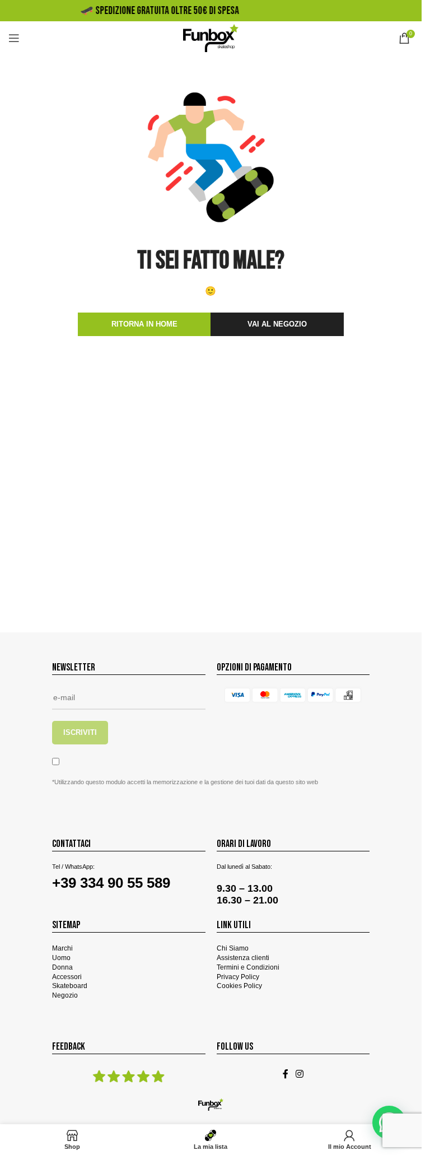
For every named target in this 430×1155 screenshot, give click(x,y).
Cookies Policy (239, 986)
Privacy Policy (238, 977)
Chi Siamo (233, 948)
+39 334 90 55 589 (111, 882)
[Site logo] (211, 37)
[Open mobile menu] (14, 38)
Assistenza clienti (243, 958)
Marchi (62, 948)
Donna (62, 967)
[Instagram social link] (299, 1074)
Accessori (67, 977)
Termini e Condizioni (248, 967)
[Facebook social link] (285, 1074)
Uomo (61, 958)
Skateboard (69, 986)
